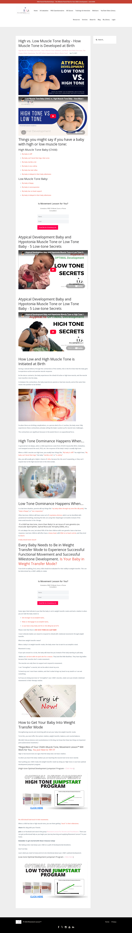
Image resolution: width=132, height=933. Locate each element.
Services (85, 20)
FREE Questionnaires (57, 11)
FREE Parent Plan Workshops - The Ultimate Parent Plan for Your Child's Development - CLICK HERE (66, 2)
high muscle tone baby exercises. (29, 50)
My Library (106, 20)
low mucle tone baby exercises (72, 50)
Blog (99, 20)
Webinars (95, 11)
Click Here (69, 768)
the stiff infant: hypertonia (45, 53)
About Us (93, 20)
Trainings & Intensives (82, 11)
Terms (107, 922)
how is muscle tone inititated (51, 50)
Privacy (113, 922)
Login (113, 20)
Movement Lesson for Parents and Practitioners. (63, 832)
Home (36, 11)
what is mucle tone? (61, 53)
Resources (76, 20)
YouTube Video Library (108, 11)
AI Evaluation (44, 11)
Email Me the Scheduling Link (47, 227)
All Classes (69, 11)
